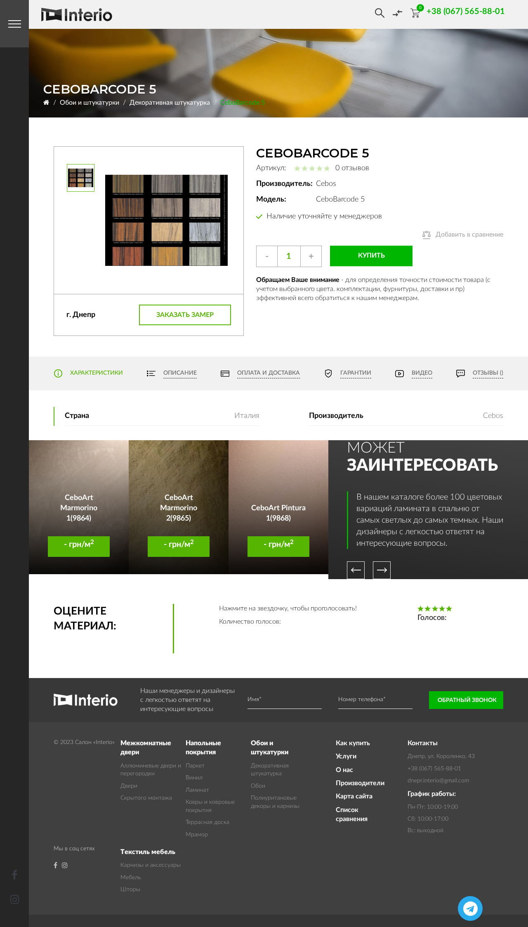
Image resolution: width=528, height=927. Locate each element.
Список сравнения (352, 814)
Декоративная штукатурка (170, 102)
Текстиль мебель (147, 852)
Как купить (353, 743)
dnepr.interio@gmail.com (438, 781)
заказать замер (185, 315)
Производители (360, 783)
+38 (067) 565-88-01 (434, 769)
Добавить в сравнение (469, 234)
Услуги (346, 756)
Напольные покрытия (203, 748)
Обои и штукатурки (89, 102)
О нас (344, 770)
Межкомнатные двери (145, 748)
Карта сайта (354, 796)
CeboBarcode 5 (242, 102)
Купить (371, 255)
